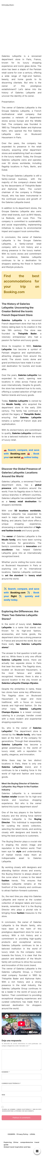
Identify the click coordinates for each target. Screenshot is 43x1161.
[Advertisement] (21, 30)
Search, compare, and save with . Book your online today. (21, 454)
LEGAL (32, 1134)
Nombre (6, 1072)
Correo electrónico (11, 1083)
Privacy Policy (22, 1134)
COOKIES (11, 1134)
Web (3, 1095)
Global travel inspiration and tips (17, 1147)
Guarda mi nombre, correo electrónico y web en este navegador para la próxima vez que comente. (21, 1110)
